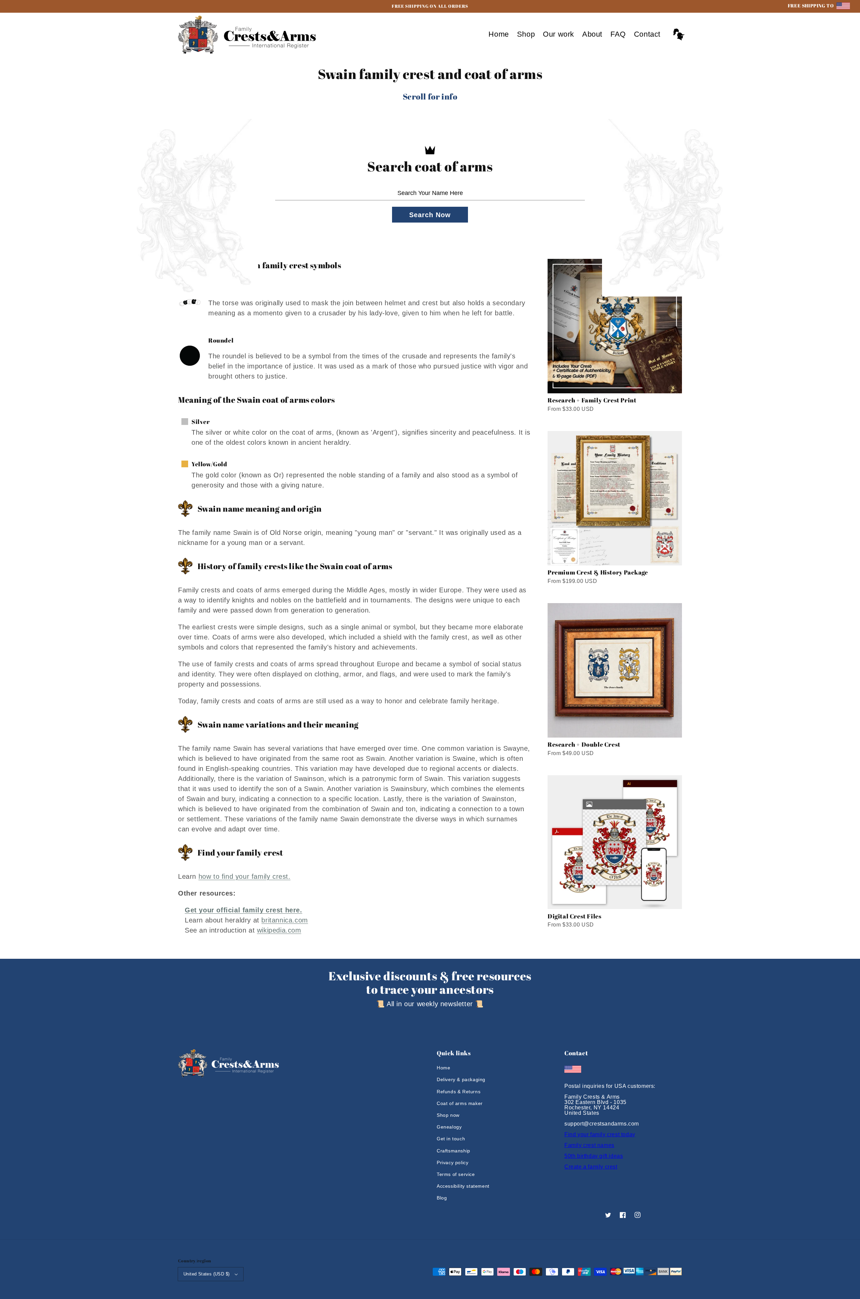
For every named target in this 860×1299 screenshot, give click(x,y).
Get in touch (451, 1138)
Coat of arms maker (460, 1103)
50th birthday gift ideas (593, 1156)
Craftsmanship (453, 1150)
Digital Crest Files (574, 916)
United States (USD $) (206, 1273)
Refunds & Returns (458, 1091)
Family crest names (589, 1145)
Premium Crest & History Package (598, 572)
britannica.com (284, 920)
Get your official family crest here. (243, 910)
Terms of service (456, 1174)
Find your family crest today (599, 1134)
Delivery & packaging (461, 1079)
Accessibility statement (463, 1186)
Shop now (448, 1115)
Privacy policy (452, 1162)
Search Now (430, 215)
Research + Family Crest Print (592, 400)
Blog (442, 1197)
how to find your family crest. (245, 876)
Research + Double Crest (584, 744)
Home (443, 1067)
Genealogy (449, 1127)
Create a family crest (590, 1167)
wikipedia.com (279, 930)
